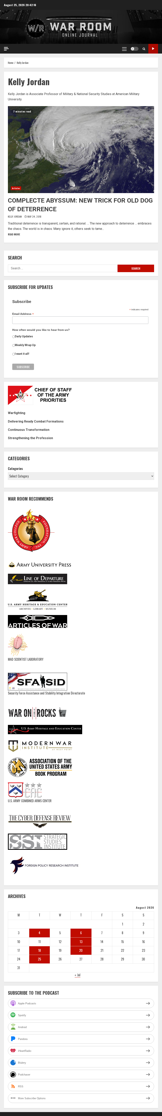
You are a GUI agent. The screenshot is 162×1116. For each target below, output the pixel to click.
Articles (16, 188)
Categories (15, 468)
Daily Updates (24, 336)
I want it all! (22, 353)
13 (81, 941)
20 (81, 950)
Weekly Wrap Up (25, 345)
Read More (14, 234)
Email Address (23, 314)
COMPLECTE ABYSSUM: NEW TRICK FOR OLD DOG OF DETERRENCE (81, 149)
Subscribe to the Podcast (153, 49)
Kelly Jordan (15, 216)
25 (39, 959)
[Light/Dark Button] (134, 49)
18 (39, 950)
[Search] (144, 49)
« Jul (77, 975)
